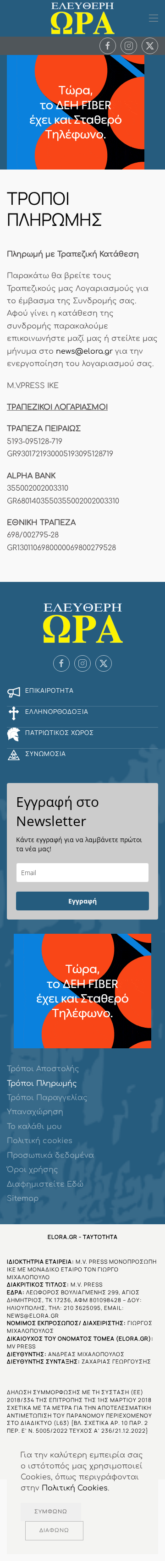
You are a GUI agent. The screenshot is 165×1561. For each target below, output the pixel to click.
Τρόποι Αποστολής (43, 1069)
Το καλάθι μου (34, 1127)
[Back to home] (82, 18)
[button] (153, 18)
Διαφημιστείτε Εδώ (45, 1184)
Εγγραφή (82, 901)
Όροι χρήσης (32, 1170)
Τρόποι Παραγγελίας (47, 1098)
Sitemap (22, 1198)
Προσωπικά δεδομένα (50, 1155)
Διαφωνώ (54, 1531)
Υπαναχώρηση (35, 1112)
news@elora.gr (84, 351)
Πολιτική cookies (39, 1141)
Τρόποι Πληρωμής (42, 1083)
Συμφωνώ (50, 1512)
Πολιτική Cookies (75, 1488)
